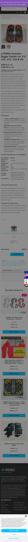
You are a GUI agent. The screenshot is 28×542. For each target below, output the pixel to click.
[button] (26, 516)
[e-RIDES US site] (26, 275)
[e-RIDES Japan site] (26, 282)
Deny (14, 534)
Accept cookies (14, 530)
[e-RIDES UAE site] (26, 285)
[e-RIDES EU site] (26, 272)
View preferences (14, 538)
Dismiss (24, 4)
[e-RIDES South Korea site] (26, 280)
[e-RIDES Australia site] (26, 277)
